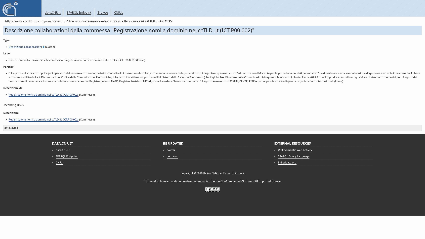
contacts (172, 156)
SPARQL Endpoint (79, 12)
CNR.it (118, 12)
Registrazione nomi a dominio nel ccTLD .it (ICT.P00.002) (44, 94)
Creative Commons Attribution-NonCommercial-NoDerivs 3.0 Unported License (231, 181)
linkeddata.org (287, 162)
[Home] (20, 8)
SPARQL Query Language (293, 156)
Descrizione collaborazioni (25, 47)
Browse (102, 12)
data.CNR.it (53, 12)
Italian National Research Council (224, 173)
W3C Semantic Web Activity (295, 150)
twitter (171, 150)
